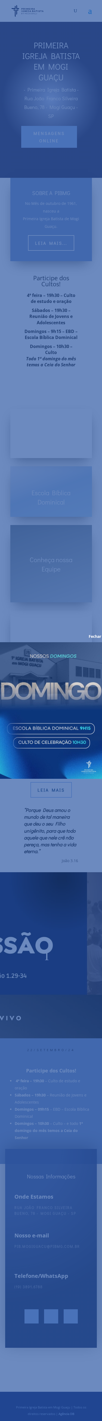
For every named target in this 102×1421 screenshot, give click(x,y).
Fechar (91, 636)
